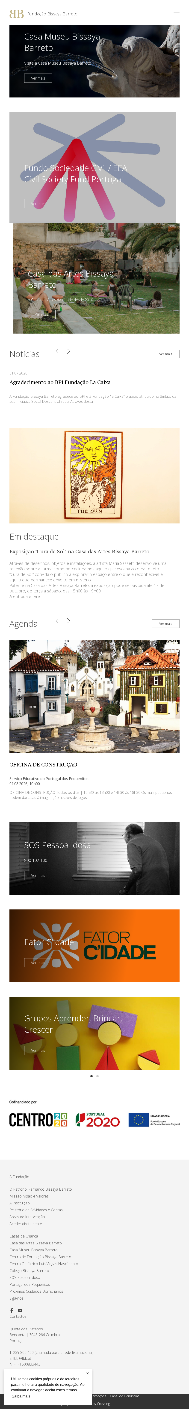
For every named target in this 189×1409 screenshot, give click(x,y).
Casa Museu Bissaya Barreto (33, 1249)
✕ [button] (87, 1373)
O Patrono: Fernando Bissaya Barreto (40, 1189)
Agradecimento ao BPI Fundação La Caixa (60, 382)
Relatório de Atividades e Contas (36, 1209)
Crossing (103, 1403)
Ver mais (38, 78)
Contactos (18, 1316)
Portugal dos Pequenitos (29, 1284)
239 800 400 (23, 1352)
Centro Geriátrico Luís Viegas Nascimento (43, 1263)
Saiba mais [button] (21, 1396)
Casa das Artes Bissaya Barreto (35, 1243)
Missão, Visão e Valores (29, 1196)
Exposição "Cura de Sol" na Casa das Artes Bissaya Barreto (79, 551)
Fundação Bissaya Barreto (52, 14)
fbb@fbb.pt (22, 1358)
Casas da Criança (23, 1236)
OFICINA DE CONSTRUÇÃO (43, 764)
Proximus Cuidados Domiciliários (36, 1291)
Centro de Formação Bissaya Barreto (40, 1256)
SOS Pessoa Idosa (24, 1277)
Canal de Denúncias (124, 1396)
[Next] (68, 351)
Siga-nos (16, 1298)
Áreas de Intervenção (27, 1216)
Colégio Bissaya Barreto (29, 1270)
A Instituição (19, 1203)
